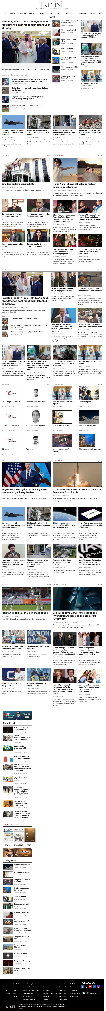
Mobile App (74, 996)
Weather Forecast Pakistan (31, 990)
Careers (45, 999)
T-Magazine (82, 13)
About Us (46, 984)
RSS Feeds (46, 990)
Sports (50, 13)
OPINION (5, 384)
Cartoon (52, 17)
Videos (15, 996)
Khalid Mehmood (6, 75)
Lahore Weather (28, 996)
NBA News (62, 993)
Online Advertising (49, 987)
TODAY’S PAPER (42, 9)
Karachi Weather (28, 993)
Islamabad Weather (29, 999)
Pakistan (22, 13)
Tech (99, 13)
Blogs (92, 13)
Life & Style (70, 13)
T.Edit (15, 987)
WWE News (63, 999)
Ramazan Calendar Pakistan (32, 987)
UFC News (62, 990)
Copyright (73, 990)
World (41, 13)
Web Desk (19, 495)
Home (5, 13)
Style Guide (74, 984)
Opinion (59, 13)
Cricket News (63, 984)
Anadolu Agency (11, 495)
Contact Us (46, 996)
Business (32, 13)
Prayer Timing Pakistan (30, 984)
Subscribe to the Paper (50, 993)
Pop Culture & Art (58, 622)
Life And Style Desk (58, 190)
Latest (13, 13)
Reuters (4, 495)
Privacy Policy (74, 987)
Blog (14, 993)
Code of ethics (75, 993)
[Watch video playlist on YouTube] (17, 715)
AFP (3, 616)
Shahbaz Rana (5, 187)
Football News (63, 987)
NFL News (62, 996)
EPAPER (65, 9)
